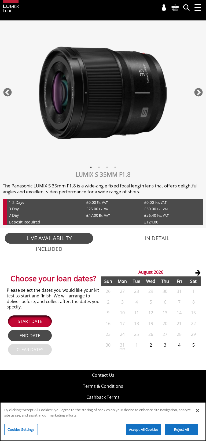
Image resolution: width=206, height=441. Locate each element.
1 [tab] (91, 167)
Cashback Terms (103, 397)
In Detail (157, 238)
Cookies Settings (21, 429)
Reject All (181, 429)
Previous (7, 93)
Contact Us (103, 375)
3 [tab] (107, 167)
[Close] (197, 411)
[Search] (186, 7)
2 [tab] (99, 167)
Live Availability (49, 238)
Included (49, 248)
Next (198, 93)
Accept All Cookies (143, 429)
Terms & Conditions (103, 386)
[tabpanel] (103, 92)
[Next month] (198, 272)
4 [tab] (115, 167)
